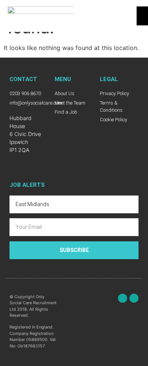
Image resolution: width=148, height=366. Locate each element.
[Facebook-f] (122, 298)
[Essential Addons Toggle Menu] (142, 15)
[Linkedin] (134, 298)
